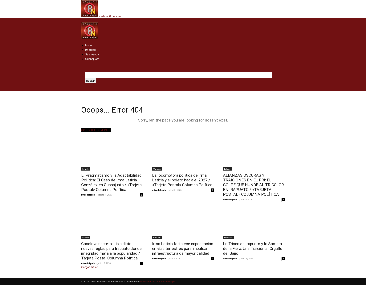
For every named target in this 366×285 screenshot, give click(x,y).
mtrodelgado (88, 194)
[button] (82, 20)
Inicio (88, 45)
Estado (85, 168)
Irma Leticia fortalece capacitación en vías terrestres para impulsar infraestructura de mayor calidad (182, 249)
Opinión (157, 168)
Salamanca (92, 54)
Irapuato (90, 49)
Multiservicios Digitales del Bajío (157, 281)
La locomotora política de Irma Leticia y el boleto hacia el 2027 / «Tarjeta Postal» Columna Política (182, 180)
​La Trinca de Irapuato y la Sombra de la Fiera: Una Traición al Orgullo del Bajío (252, 249)
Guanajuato (92, 58)
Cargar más (88, 267)
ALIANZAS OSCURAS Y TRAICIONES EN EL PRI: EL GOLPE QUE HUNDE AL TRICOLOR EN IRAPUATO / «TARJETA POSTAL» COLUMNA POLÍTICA (253, 185)
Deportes (228, 237)
